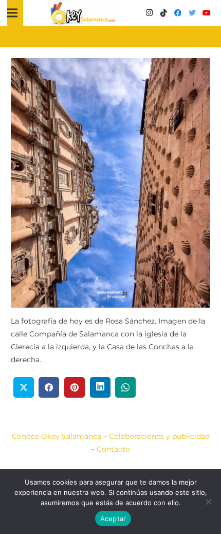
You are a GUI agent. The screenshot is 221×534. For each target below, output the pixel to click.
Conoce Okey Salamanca (56, 436)
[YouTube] (206, 13)
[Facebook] (178, 13)
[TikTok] (163, 13)
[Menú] (12, 13)
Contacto (113, 449)
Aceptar (113, 518)
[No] (208, 501)
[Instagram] (149, 13)
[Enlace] (82, 13)
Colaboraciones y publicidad (159, 436)
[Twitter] (192, 13)
